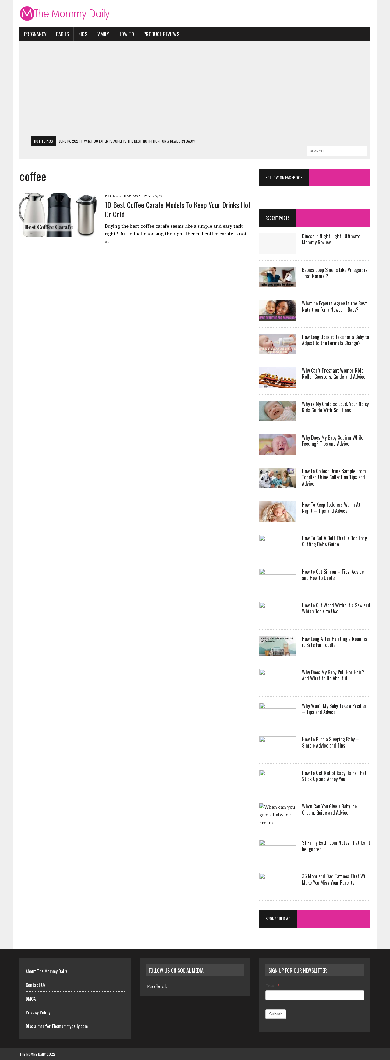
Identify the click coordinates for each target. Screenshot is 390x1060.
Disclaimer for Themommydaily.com (57, 1026)
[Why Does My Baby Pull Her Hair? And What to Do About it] (277, 685)
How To (126, 34)
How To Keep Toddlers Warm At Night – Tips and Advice (331, 508)
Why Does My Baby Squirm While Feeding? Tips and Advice (332, 441)
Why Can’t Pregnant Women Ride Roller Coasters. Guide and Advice (333, 373)
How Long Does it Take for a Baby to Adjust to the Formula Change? (335, 340)
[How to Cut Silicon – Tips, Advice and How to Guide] (277, 584)
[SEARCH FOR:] (337, 150)
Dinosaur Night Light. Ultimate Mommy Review (331, 239)
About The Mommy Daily (46, 971)
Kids (82, 34)
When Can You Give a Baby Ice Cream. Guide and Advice (329, 809)
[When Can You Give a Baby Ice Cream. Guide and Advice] (277, 822)
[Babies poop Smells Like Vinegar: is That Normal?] (277, 283)
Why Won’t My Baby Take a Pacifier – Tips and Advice (334, 709)
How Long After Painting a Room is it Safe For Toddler (334, 642)
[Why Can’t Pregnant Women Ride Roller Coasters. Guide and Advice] (277, 383)
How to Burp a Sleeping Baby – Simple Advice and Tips (330, 742)
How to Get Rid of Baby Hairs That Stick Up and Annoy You (334, 776)
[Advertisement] (195, 90)
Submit (275, 1014)
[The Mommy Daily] (195, 13)
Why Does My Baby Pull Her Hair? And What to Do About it (333, 675)
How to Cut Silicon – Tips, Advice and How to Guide (333, 575)
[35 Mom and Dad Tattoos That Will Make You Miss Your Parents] (277, 889)
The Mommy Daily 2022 (37, 1054)
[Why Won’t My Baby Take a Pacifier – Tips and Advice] (277, 719)
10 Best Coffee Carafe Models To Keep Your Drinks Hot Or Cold (177, 209)
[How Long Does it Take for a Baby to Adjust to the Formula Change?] (277, 350)
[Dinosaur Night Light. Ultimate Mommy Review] (277, 249)
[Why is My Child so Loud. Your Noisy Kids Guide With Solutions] (277, 417)
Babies (62, 34)
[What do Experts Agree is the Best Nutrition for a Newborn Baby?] (277, 316)
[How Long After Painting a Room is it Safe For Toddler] (277, 651)
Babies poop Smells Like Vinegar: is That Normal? (334, 273)
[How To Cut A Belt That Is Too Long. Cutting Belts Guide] (277, 551)
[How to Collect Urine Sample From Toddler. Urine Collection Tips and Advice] (277, 484)
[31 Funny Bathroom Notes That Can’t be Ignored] (277, 856)
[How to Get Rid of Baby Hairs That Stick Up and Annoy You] (277, 786)
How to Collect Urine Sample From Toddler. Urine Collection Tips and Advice (334, 477)
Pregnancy (35, 34)
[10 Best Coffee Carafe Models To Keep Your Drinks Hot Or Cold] (59, 233)
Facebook (157, 986)
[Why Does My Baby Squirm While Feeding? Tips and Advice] (277, 450)
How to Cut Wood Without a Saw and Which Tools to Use (336, 608)
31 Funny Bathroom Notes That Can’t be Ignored (336, 846)
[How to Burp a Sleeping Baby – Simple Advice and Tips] (277, 752)
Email (272, 985)
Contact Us (35, 984)
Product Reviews (161, 34)
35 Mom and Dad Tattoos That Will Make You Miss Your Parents (335, 879)
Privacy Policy (38, 1012)
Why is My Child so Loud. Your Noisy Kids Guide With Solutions (335, 407)
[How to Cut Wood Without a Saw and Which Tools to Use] (277, 618)
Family (103, 34)
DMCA (31, 998)
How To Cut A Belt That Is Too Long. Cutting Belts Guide (335, 541)
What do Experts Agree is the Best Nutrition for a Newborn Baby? (334, 306)
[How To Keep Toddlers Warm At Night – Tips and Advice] (277, 517)
